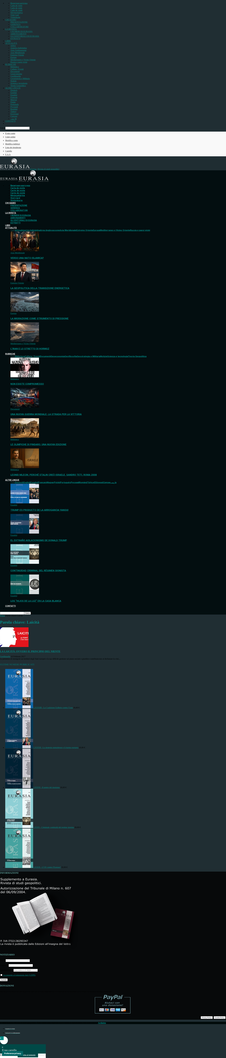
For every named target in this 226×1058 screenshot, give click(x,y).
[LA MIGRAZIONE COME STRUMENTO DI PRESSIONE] (24, 311)
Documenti (15, 71)
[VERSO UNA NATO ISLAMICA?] (24, 250)
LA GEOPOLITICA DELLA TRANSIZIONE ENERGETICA (39, 288)
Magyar (13, 100)
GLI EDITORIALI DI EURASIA (24, 36)
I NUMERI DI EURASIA (21, 31)
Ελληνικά (14, 114)
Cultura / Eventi (17, 69)
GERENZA (15, 24)
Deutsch (13, 90)
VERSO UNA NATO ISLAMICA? (27, 258)
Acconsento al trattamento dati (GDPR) (19, 975)
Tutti (12, 230)
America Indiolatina (18, 48)
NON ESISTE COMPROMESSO (27, 383)
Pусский (14, 107)
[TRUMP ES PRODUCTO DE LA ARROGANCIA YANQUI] (24, 503)
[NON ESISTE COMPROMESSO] (24, 376)
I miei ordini (10, 137)
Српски (13, 116)
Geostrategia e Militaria (20, 78)
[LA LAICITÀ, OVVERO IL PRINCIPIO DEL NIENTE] (14, 646)
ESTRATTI (15, 38)
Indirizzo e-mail (6, 970)
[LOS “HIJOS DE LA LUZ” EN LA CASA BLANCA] (24, 593)
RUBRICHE (10, 64)
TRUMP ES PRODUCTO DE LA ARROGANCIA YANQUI (39, 510)
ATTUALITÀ (11, 43)
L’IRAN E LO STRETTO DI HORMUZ (29, 348)
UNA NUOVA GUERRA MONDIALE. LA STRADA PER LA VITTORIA (46, 414)
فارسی (13, 119)
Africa (13, 45)
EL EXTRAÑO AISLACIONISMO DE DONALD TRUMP (38, 540)
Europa (13, 57)
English (13, 93)
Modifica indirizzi (12, 144)
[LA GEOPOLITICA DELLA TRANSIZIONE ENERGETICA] (24, 281)
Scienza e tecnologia (18, 83)
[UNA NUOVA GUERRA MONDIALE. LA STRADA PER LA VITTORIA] (24, 407)
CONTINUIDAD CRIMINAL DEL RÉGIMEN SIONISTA (38, 570)
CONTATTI (10, 121)
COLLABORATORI (19, 27)
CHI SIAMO (10, 20)
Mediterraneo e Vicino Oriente (23, 60)
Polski (13, 102)
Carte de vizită (16, 10)
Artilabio (102, 1023)
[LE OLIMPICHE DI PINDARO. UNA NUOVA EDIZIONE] (24, 437)
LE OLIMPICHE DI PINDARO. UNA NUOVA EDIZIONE (38, 444)
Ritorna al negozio (27, 1055)
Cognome (4, 965)
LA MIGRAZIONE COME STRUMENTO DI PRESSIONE (39, 318)
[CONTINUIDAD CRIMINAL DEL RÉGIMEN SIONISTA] (24, 563)
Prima (2, 616)
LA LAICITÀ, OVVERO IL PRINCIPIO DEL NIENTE (30, 651)
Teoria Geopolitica (18, 86)
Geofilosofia (15, 76)
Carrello (8, 151)
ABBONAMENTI (18, 34)
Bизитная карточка (18, 3)
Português (14, 104)
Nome (2, 960)
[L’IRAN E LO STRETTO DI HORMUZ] (24, 341)
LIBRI (8, 41)
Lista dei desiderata (13, 147)
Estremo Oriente (17, 55)
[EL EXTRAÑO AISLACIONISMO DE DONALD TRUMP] (24, 533)
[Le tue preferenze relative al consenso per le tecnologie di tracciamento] (12, 1053)
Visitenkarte (15, 17)
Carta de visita (16, 5)
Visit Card (14, 15)
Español (13, 95)
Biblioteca (14, 67)
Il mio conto (10, 133)
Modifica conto (11, 140)
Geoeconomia (16, 74)
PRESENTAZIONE (19, 22)
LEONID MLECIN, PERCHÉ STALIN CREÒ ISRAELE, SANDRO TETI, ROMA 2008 (53, 474)
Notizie (13, 81)
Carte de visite (16, 8)
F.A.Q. (8, 154)
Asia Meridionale (17, 53)
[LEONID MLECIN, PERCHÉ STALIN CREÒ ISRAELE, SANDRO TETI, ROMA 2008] (24, 467)
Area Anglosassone (18, 50)
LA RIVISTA (11, 29)
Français (13, 97)
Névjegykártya (16, 13)
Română (13, 109)
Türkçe (13, 111)
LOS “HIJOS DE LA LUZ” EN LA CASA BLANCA (35, 601)
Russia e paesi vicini (18, 62)
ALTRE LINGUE (13, 88)
